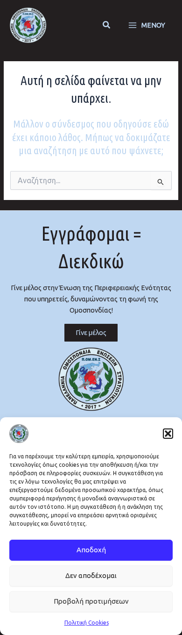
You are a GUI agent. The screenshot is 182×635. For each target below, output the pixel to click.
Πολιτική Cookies (86, 623)
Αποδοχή (91, 550)
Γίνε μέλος (91, 332)
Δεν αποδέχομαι (91, 575)
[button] (168, 433)
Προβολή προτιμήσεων (91, 601)
